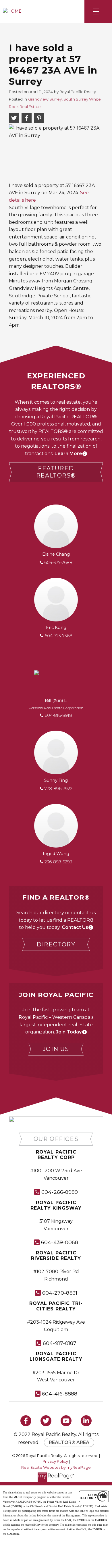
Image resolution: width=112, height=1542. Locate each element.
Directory (55, 944)
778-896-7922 (58, 788)
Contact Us (75, 927)
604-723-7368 (58, 635)
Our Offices (56, 1138)
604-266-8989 (59, 1192)
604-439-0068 (59, 1242)
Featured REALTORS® (56, 472)
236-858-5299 (58, 862)
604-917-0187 (59, 1343)
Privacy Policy (55, 1461)
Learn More (68, 453)
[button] (56, 472)
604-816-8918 (58, 715)
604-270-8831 (59, 1293)
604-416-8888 (59, 1394)
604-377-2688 (58, 562)
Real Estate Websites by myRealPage (56, 1467)
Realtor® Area (69, 1442)
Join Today (69, 1032)
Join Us (56, 1049)
